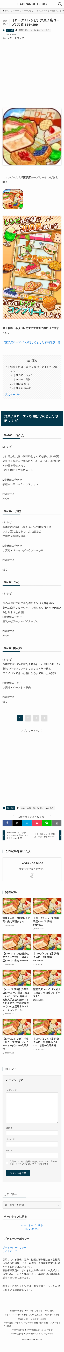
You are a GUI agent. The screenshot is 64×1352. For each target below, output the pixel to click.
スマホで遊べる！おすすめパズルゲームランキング (32, 1334)
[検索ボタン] (60, 4)
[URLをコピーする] (56, 823)
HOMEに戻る (32, 1229)
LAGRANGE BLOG (32, 4)
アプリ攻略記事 (35, 1315)
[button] (7, 823)
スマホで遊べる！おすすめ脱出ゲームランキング (32, 1330)
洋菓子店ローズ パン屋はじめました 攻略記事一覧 (31, 342)
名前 (9, 1128)
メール (10, 1139)
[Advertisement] (32, 71)
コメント (11, 1090)
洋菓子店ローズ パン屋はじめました (34, 30)
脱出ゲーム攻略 (16, 1311)
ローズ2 (9, 30)
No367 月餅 (23, 379)
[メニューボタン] (4, 4)
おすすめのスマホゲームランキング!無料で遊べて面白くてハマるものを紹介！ (32, 1324)
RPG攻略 (29, 1311)
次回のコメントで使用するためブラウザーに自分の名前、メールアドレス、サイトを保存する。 (33, 1162)
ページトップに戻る (32, 1225)
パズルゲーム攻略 (51, 1315)
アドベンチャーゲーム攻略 (16, 1315)
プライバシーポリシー (14, 1247)
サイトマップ (10, 1251)
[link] (32, 875)
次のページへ (12, 394)
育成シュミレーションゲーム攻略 (32, 1319)
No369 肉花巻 (23, 388)
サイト (9, 1150)
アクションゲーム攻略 (44, 1311)
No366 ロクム (24, 375)
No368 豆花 (22, 384)
